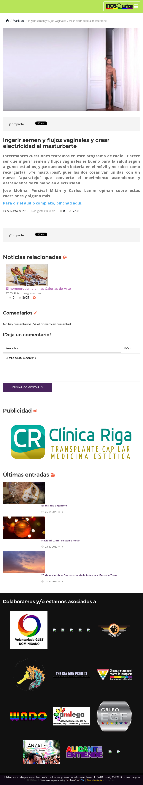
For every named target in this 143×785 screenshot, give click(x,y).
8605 (26, 297)
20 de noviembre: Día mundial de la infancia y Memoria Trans (79, 575)
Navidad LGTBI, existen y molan (60, 540)
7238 (75, 211)
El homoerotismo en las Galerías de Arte (38, 288)
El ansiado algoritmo (54, 505)
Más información (94, 780)
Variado (18, 21)
